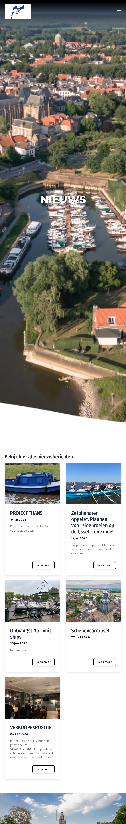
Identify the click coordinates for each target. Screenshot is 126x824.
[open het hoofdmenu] (119, 11)
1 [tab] (121, 449)
